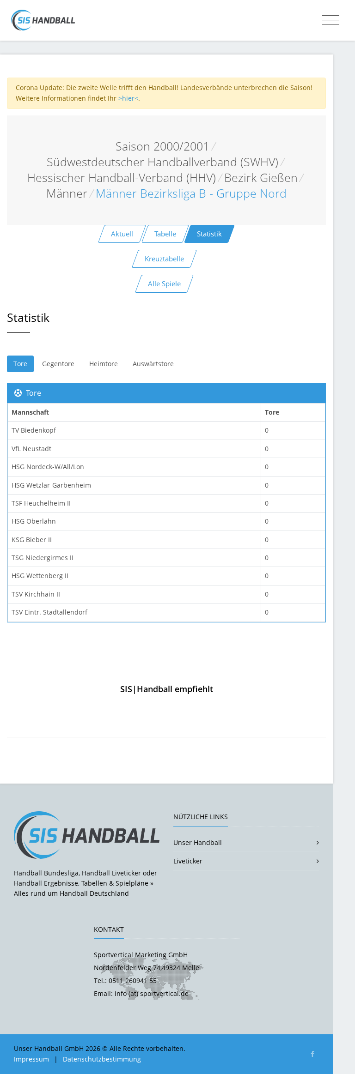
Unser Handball (197, 842)
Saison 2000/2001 (162, 146)
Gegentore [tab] (58, 363)
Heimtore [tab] (103, 363)
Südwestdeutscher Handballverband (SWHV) (162, 161)
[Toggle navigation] (331, 20)
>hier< (128, 98)
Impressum (31, 1059)
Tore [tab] (20, 363)
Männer (66, 193)
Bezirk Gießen (261, 177)
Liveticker (187, 861)
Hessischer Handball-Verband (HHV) (121, 177)
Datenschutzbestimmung (102, 1059)
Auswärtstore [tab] (153, 363)
